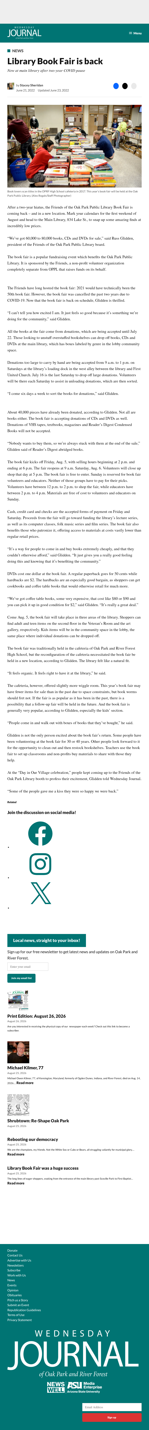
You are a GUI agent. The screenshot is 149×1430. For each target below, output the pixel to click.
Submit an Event (18, 1305)
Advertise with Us (19, 1260)
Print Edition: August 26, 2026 (36, 1016)
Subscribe (13, 1270)
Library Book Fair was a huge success (43, 1168)
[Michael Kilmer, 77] (18, 1053)
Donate (12, 1250)
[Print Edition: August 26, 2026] (18, 1001)
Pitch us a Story (17, 1300)
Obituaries (14, 1295)
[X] (40, 908)
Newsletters (15, 1265)
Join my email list (21, 978)
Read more (25, 1082)
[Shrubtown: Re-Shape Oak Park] (18, 1106)
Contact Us (15, 1255)
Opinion (12, 1290)
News (17, 50)
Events (11, 1285)
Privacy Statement (19, 1320)
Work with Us (16, 1275)
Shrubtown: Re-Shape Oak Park (38, 1120)
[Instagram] (40, 877)
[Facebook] (40, 847)
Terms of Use (15, 1315)
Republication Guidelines (24, 1310)
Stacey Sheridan (31, 85)
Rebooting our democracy (32, 1139)
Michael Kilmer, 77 (25, 1067)
